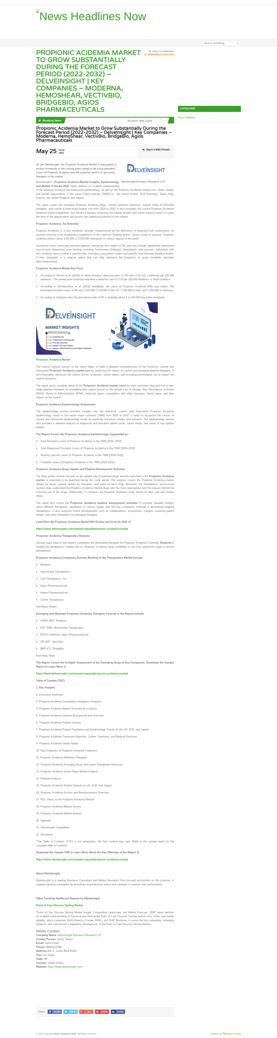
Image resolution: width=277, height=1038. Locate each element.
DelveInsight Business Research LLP (79, 935)
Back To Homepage (163, 51)
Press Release (186, 117)
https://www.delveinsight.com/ (65, 966)
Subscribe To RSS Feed (161, 54)
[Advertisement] (193, 29)
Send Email (52, 943)
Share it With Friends (158, 149)
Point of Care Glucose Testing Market (59, 905)
